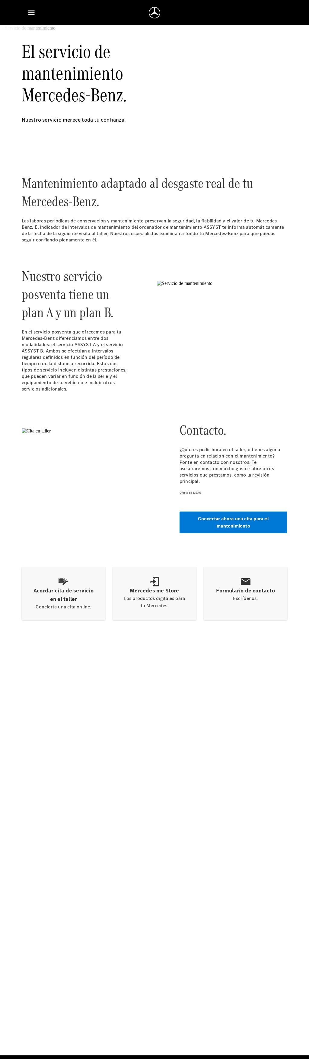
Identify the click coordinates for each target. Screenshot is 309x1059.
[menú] (31, 12)
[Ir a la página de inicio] (154, 13)
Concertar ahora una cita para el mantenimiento (233, 522)
